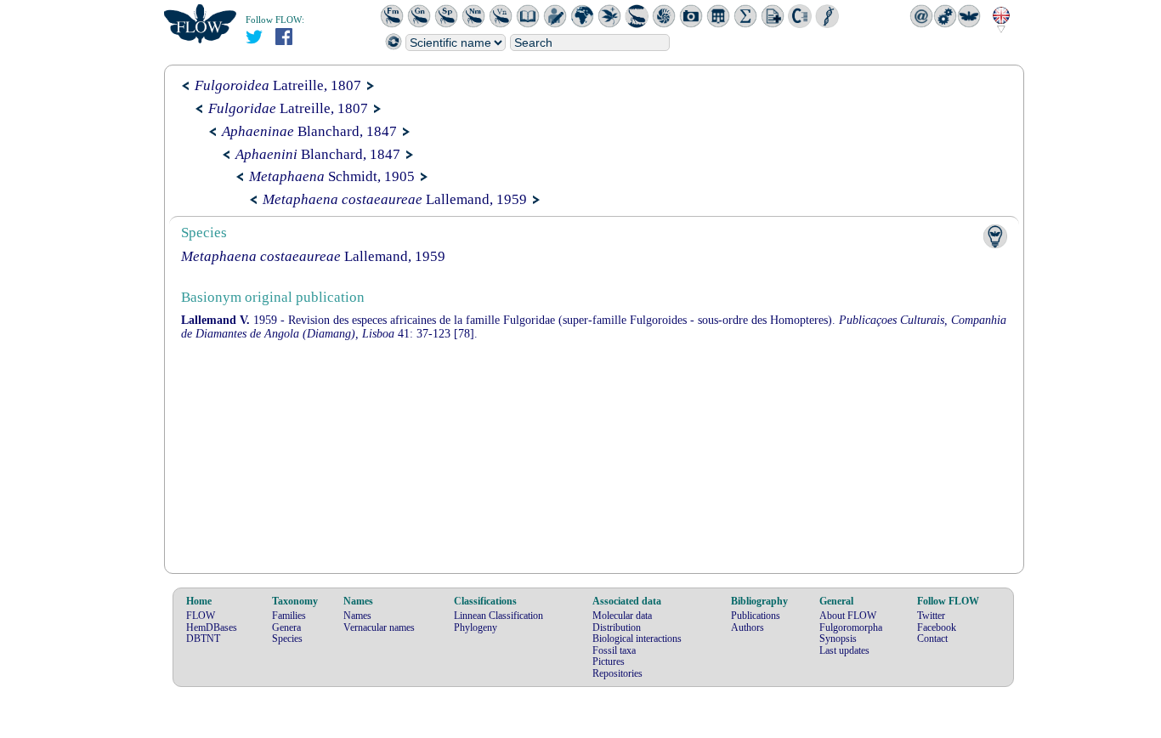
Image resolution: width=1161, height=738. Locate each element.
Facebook (936, 627)
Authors (747, 627)
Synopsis (838, 638)
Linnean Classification (498, 616)
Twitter (931, 616)
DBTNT (203, 638)
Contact (932, 638)
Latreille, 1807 (278, 85)
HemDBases (211, 627)
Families (289, 616)
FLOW (200, 616)
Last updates (844, 650)
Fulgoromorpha (850, 627)
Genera (286, 627)
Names (357, 616)
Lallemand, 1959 (395, 199)
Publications (755, 616)
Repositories (617, 673)
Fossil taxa (614, 650)
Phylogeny (475, 627)
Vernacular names (379, 627)
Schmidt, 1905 (332, 176)
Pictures (608, 661)
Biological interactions (637, 638)
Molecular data (622, 616)
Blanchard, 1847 (309, 131)
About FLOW (847, 616)
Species (287, 638)
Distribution (616, 627)
